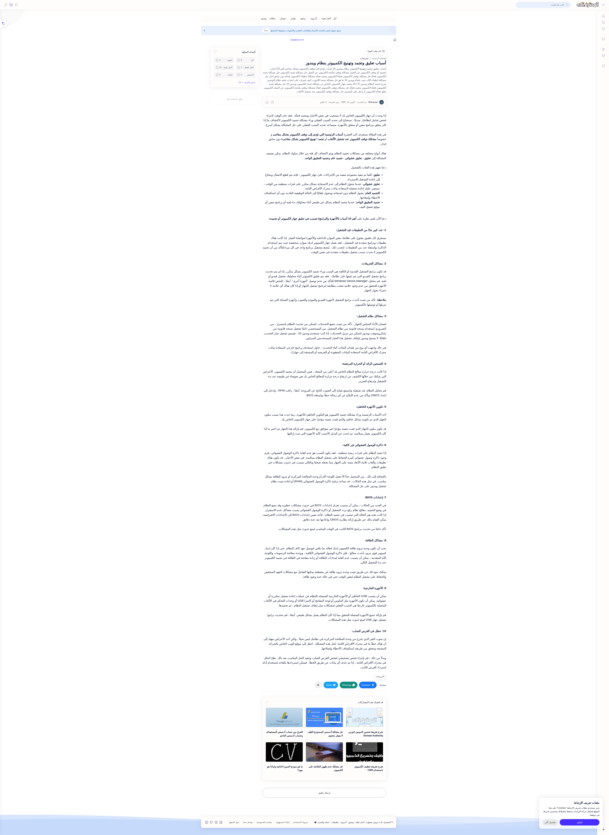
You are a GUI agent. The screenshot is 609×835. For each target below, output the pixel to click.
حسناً (266, 30)
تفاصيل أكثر (550, 822)
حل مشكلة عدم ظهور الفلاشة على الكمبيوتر (326, 768)
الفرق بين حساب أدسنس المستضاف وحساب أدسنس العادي (284, 734)
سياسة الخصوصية (264, 822)
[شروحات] (379, 676)
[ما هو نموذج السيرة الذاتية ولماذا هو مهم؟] (284, 752)
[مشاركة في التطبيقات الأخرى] (318, 685)
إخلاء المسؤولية (282, 822)
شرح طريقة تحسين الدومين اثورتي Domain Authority (365, 734)
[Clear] (519, 5)
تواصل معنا (248, 822)
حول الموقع (234, 822)
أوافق (579, 822)
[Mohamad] (372, 102)
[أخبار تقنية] (326, 18)
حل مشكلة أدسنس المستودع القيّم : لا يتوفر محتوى (325, 734)
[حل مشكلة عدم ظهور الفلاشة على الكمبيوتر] (324, 752)
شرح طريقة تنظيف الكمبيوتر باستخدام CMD (368, 768)
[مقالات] (272, 18)
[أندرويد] (314, 18)
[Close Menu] (204, 30)
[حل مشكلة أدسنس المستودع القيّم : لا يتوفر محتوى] (324, 717)
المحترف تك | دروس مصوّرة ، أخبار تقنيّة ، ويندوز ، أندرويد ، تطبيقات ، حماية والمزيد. (354, 822)
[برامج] (303, 18)
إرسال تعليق (324, 793)
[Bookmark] (16, 4)
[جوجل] (283, 18)
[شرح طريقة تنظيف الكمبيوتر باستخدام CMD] (364, 752)
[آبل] (334, 18)
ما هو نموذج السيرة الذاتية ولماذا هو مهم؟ (285, 768)
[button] (11, 4)
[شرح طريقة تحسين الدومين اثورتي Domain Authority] (364, 717)
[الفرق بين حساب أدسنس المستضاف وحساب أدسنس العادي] (284, 717)
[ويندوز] (264, 18)
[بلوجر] (293, 18)
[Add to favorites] (272, 102)
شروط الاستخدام (300, 822)
